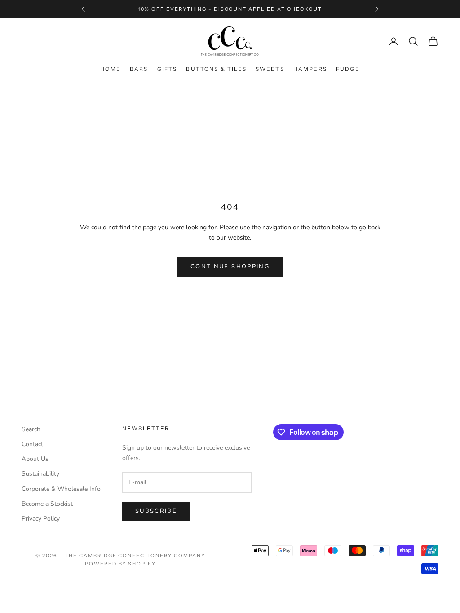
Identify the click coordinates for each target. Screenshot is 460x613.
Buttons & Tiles (216, 69)
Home (110, 69)
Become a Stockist (47, 503)
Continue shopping (230, 267)
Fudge (348, 69)
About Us (35, 459)
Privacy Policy (41, 518)
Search (31, 429)
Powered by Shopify (120, 563)
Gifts (167, 69)
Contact (32, 444)
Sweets (270, 69)
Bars (139, 69)
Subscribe (156, 511)
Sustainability (40, 473)
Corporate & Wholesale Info (61, 489)
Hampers (310, 69)
